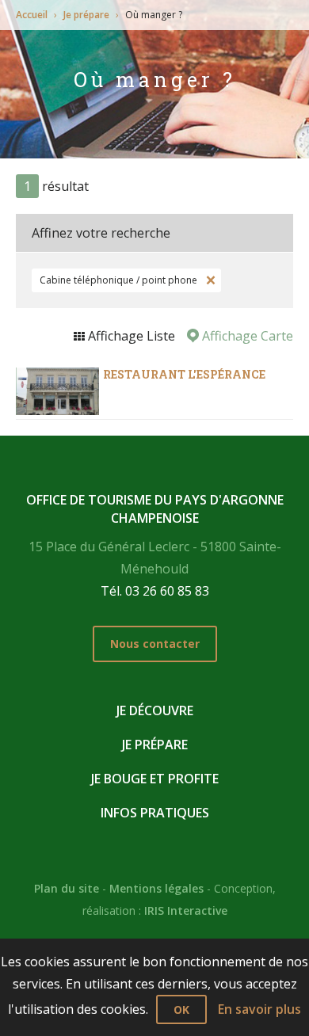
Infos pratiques (155, 812)
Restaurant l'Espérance (184, 374)
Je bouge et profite (155, 778)
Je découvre (154, 710)
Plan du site (66, 888)
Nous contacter (155, 643)
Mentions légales (156, 888)
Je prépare (86, 14)
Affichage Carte (246, 336)
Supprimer (209, 280)
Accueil (32, 14)
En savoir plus (259, 1009)
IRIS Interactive (185, 910)
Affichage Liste (130, 336)
